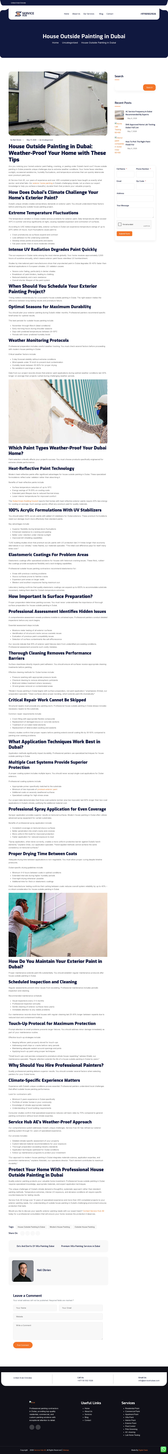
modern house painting (60, 1227)
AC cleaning (130, 1432)
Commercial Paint (132, 1411)
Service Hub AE (40, 1450)
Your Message (123, 205)
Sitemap (66, 1450)
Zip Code (140, 181)
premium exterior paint (47, 789)
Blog (101, 14)
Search (119, 76)
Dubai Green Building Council (25, 501)
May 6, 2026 (132, 148)
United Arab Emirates (22, 1378)
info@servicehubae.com (149, 1380)
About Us (76, 14)
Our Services (88, 14)
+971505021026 (148, 14)
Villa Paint (129, 1417)
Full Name (121, 169)
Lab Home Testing (132, 1435)
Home (66, 14)
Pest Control (130, 1426)
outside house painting (85, 1227)
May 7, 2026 (132, 131)
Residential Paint (132, 1408)
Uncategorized (70, 42)
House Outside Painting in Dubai (31, 1227)
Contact (110, 14)
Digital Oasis (143, 1450)
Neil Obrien (44, 1270)
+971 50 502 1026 (85, 1380)
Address (120, 193)
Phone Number (142, 169)
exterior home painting (42, 183)
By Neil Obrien (16, 140)
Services (88, 1414)
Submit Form (124, 234)
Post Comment (23, 1345)
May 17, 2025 (31, 140)
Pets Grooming (131, 1429)
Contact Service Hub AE (93, 1211)
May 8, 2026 (132, 118)
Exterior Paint (130, 1423)
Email (119, 181)
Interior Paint (130, 1420)
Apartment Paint (131, 1414)
